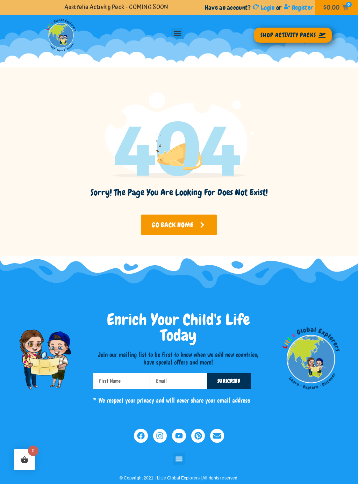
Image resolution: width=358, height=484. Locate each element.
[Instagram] (160, 436)
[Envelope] (217, 436)
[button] (177, 33)
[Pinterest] (198, 436)
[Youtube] (179, 436)
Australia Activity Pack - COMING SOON (116, 7)
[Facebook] (141, 436)
